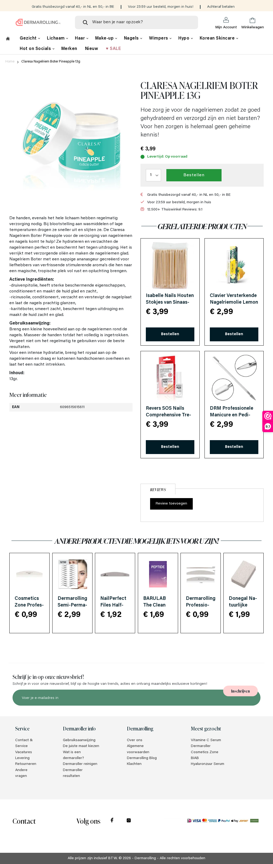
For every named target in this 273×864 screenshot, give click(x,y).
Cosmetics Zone (204, 752)
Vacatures (23, 752)
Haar (80, 38)
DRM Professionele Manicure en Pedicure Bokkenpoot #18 (234, 415)
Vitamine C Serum (206, 740)
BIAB (195, 758)
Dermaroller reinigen (80, 764)
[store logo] (38, 22)
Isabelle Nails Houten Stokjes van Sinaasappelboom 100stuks (170, 303)
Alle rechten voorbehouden (182, 858)
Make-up (105, 38)
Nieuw (91, 49)
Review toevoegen (171, 504)
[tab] (157, 488)
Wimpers (159, 38)
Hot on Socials (36, 49)
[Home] (8, 39)
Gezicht (29, 38)
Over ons (134, 740)
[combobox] (136, 22)
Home (9, 61)
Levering (22, 758)
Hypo (184, 38)
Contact (24, 821)
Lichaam (56, 38)
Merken (69, 49)
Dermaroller (201, 746)
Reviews (158, 489)
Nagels (132, 38)
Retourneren (25, 764)
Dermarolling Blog (142, 758)
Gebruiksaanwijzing (79, 740)
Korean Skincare (218, 38)
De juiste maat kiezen (81, 746)
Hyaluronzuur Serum (207, 764)
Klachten (134, 764)
